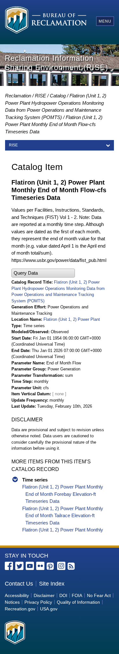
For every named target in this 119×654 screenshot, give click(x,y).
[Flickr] (40, 566)
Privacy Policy (38, 602)
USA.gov (48, 608)
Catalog (58, 95)
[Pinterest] (51, 566)
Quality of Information (78, 602)
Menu (105, 21)
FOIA (77, 595)
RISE (40, 95)
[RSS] (72, 566)
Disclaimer (44, 595)
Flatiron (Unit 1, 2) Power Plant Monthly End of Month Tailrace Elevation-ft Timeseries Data (62, 515)
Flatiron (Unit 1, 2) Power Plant (71, 319)
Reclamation (18, 95)
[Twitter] (19, 566)
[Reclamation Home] (46, 20)
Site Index (51, 583)
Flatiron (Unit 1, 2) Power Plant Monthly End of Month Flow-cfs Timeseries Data (53, 124)
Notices (12, 602)
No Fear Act (99, 595)
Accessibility (17, 595)
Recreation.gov (20, 608)
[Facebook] (9, 566)
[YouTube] (30, 566)
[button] (43, 273)
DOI (63, 595)
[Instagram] (61, 566)
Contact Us (19, 583)
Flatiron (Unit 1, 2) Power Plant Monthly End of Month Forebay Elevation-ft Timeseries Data (62, 494)
